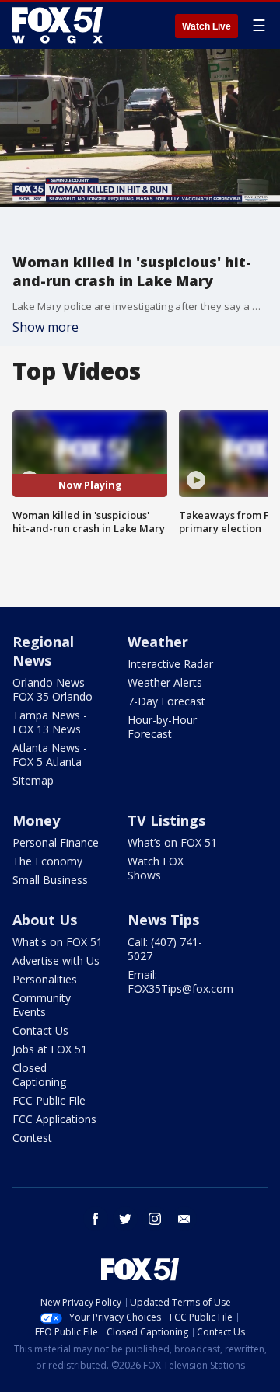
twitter (125, 1218)
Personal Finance (55, 842)
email (184, 1218)
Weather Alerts (165, 682)
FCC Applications (54, 1119)
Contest (32, 1137)
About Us (44, 919)
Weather (158, 641)
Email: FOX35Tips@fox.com (180, 981)
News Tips (163, 919)
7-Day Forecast (166, 701)
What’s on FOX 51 (172, 842)
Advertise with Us (56, 960)
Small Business (50, 879)
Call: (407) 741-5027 (165, 948)
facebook (95, 1218)
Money (36, 820)
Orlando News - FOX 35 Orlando (52, 689)
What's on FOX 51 (57, 941)
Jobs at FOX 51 (49, 1049)
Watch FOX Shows (156, 868)
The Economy (47, 861)
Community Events (41, 1004)
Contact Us (40, 1030)
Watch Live (206, 26)
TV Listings (166, 820)
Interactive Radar (170, 663)
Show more (45, 327)
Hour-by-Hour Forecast (162, 726)
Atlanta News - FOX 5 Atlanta (49, 754)
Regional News (43, 651)
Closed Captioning (39, 1074)
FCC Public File (49, 1100)
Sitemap (33, 780)
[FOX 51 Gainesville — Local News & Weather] (57, 25)
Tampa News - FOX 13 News (49, 722)
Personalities (44, 979)
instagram (154, 1218)
